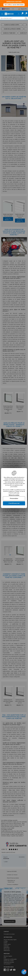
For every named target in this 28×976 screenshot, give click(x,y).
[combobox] (13, 18)
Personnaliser (14, 498)
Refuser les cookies (14, 495)
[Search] (26, 18)
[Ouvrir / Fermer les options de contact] (23, 971)
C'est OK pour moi (14, 503)
